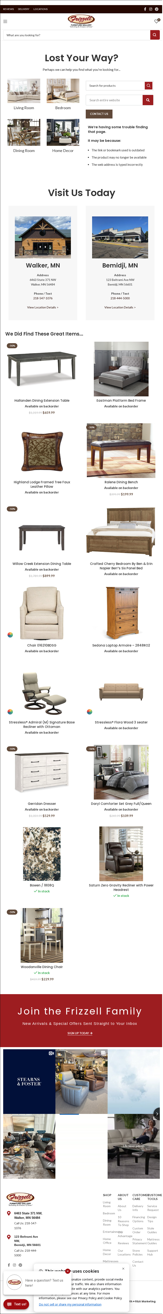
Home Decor (107, 1251)
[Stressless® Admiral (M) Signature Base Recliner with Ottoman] (41, 690)
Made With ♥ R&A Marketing (137, 1301)
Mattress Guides (152, 1241)
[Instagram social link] (150, 9)
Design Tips (152, 1219)
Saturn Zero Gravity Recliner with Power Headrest (121, 887)
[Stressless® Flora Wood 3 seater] (121, 690)
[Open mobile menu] (5, 21)
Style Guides (152, 1230)
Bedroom (108, 1213)
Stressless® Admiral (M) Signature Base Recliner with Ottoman (42, 724)
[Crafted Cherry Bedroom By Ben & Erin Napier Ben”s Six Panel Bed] (121, 532)
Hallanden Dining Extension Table (41, 400)
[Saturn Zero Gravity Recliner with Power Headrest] (121, 853)
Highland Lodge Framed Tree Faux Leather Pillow (42, 484)
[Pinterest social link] (157, 9)
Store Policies (137, 1252)
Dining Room (107, 1222)
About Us (123, 1197)
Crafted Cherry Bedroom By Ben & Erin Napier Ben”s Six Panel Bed (121, 566)
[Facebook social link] (145, 9)
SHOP (107, 1195)
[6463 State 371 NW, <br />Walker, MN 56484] (8, 1213)
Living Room (107, 1204)
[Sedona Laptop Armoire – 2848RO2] (121, 614)
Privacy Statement (137, 1241)
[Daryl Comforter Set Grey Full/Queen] (121, 772)
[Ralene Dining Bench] (121, 450)
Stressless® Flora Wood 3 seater (121, 722)
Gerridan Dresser (42, 803)
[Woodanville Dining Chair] (41, 935)
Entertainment (108, 1231)
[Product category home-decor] (63, 137)
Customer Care (137, 1197)
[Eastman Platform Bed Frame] (121, 369)
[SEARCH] (148, 85)
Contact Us (137, 1263)
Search (155, 35)
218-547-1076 (42, 298)
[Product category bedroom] (63, 96)
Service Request (152, 1208)
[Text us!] (16, 1305)
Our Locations (123, 1252)
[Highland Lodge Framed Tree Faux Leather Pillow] (41, 450)
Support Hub (152, 1252)
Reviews (123, 1243)
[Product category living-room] (23, 96)
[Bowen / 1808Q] (41, 853)
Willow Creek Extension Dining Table (42, 564)
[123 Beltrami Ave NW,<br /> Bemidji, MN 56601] (8, 1237)
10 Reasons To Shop (123, 1220)
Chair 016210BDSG (41, 645)
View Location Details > (43, 307)
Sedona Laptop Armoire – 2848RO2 (121, 645)
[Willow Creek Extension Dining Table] (41, 532)
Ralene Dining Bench (121, 482)
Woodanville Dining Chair (42, 967)
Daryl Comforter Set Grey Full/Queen (121, 803)
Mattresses (108, 1261)
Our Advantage (123, 1234)
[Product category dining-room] (23, 137)
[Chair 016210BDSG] (41, 614)
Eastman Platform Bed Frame (121, 400)
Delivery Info (137, 1208)
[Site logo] (81, 21)
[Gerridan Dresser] (41, 772)
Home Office (107, 1240)
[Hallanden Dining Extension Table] (41, 369)
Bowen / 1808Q (42, 885)
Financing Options (137, 1219)
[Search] (148, 100)
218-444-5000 (120, 298)
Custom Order (137, 1230)
